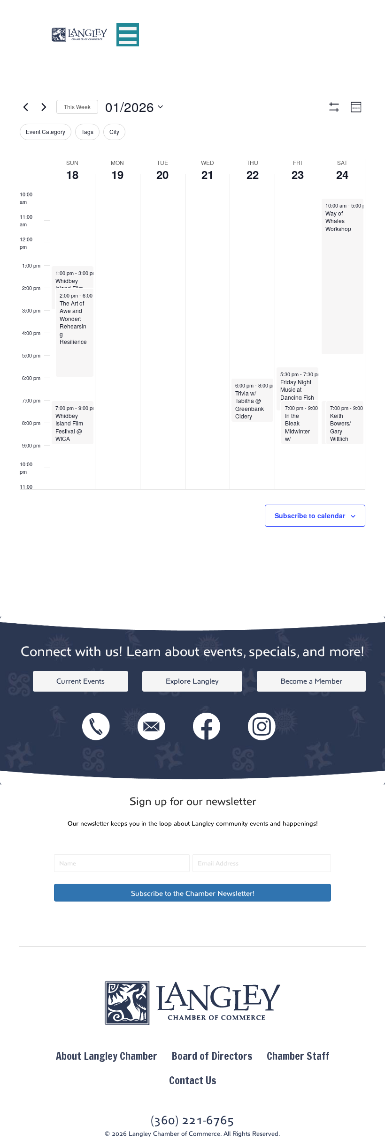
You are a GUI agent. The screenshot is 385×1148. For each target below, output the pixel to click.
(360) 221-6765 (192, 1120)
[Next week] (43, 106)
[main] (192, 343)
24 (342, 174)
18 (72, 174)
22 (252, 174)
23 (298, 174)
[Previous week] (25, 106)
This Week (77, 107)
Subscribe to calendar (310, 516)
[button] (192, 893)
